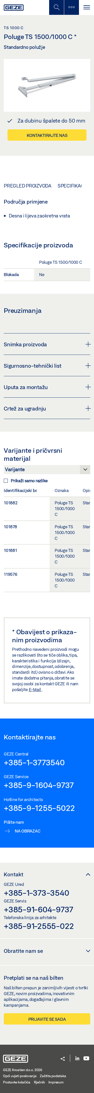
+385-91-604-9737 (38, 909)
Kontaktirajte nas (47, 135)
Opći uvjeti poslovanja (20, 1076)
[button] (62, 1059)
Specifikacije (74, 186)
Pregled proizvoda (27, 186)
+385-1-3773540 (34, 762)
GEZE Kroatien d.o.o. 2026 (22, 1070)
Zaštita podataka (53, 1076)
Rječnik (39, 1082)
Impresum (56, 1082)
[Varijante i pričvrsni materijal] (47, 471)
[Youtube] (86, 1059)
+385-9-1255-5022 (39, 807)
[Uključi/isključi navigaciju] (86, 7)
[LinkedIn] (77, 1059)
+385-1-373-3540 (36, 892)
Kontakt (13, 874)
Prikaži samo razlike (29, 480)
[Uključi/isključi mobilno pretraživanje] (56, 7)
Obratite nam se (23, 951)
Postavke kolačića (16, 1082)
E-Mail (35, 689)
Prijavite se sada (47, 1019)
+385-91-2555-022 (39, 925)
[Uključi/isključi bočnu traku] (71, 7)
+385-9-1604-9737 (39, 784)
